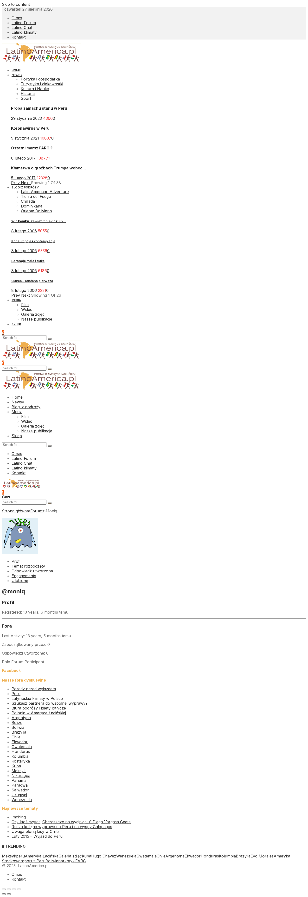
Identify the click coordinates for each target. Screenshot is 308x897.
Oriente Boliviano (36, 210)
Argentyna (21, 717)
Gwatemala (22, 746)
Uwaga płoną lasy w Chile (35, 831)
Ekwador (20, 741)
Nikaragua (21, 775)
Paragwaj (20, 785)
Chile (16, 737)
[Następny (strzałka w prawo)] (9, 894)
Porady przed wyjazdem (34, 688)
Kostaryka (21, 761)
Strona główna (15, 511)
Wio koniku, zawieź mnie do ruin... (38, 221)
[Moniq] (20, 552)
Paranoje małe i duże (28, 261)
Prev (16, 182)
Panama (19, 780)
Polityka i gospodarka (40, 79)
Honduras (21, 751)
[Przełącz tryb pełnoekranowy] (14, 889)
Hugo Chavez (103, 856)
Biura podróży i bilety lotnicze (39, 708)
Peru (16, 693)
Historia (28, 93)
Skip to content (16, 4)
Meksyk (19, 770)
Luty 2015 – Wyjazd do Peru (37, 836)
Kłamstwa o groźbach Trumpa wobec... (48, 168)
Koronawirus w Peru (30, 128)
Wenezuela (22, 799)
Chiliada (28, 201)
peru (20, 856)
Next (26, 182)
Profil (16, 561)
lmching (19, 817)
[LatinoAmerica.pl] (41, 61)
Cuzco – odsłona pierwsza (32, 281)
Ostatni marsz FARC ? (31, 148)
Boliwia (18, 727)
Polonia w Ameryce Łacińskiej (39, 712)
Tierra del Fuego (36, 196)
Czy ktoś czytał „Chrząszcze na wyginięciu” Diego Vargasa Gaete (71, 821)
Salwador (20, 790)
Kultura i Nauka (35, 88)
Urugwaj (19, 794)
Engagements (24, 575)
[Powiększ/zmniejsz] (19, 889)
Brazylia (19, 732)
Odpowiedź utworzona (32, 571)
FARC (80, 860)
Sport (26, 98)
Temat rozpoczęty (28, 566)
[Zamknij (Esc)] (4, 889)
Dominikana (31, 206)
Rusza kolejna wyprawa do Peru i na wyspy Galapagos (62, 826)
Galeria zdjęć (70, 856)
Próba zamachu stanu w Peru (39, 108)
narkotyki (66, 860)
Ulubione (20, 580)
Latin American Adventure (45, 191)
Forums (37, 511)
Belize (17, 722)
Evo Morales (262, 856)
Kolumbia (20, 756)
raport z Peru (32, 860)
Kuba (16, 765)
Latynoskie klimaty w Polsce (37, 698)
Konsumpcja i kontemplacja (33, 241)
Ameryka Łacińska (41, 856)
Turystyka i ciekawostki (42, 83)
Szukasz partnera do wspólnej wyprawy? (50, 703)
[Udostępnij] (9, 889)
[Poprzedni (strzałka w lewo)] (4, 894)
